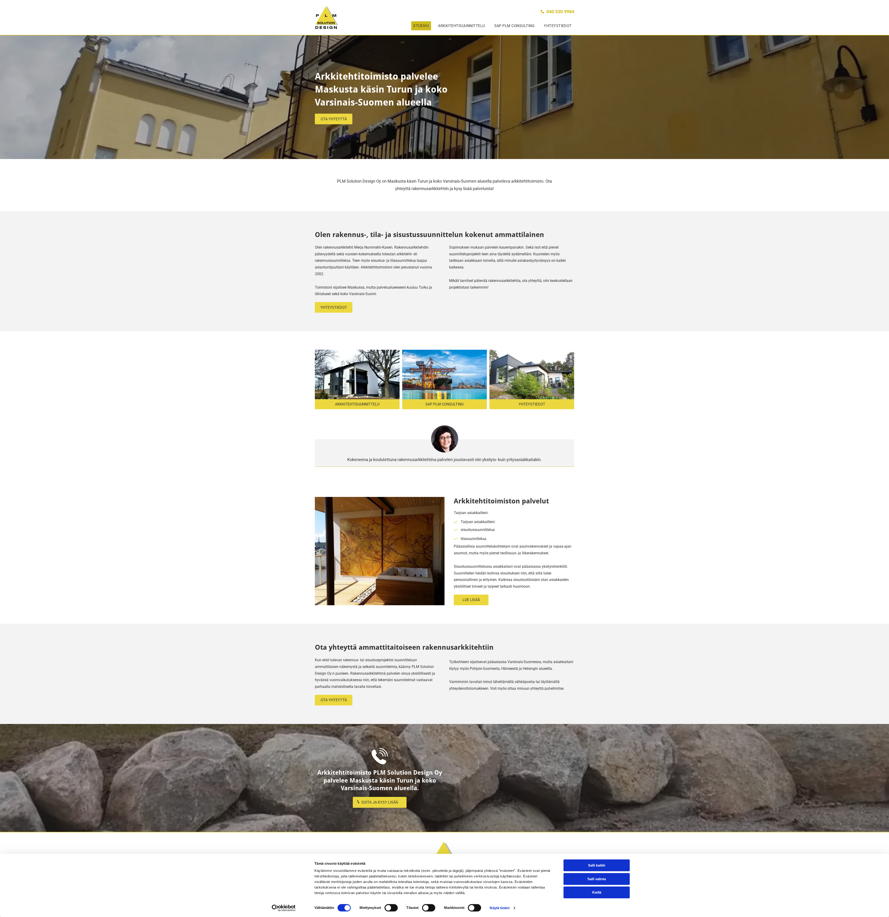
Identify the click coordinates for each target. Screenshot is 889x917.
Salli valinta (596, 879)
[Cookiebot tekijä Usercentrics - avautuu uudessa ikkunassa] (283, 908)
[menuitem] (419, 25)
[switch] (391, 907)
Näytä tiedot (499, 908)
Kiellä (596, 892)
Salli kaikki (596, 865)
